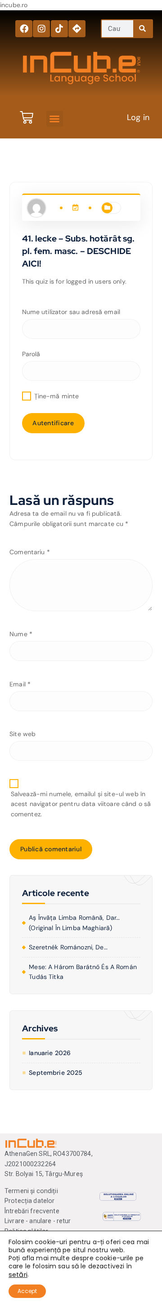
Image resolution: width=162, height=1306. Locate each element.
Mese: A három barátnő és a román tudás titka (83, 972)
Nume (20, 634)
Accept (27, 1291)
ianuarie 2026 (50, 1053)
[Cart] (26, 117)
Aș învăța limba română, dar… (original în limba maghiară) (74, 923)
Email (20, 684)
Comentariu (29, 552)
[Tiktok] (59, 28)
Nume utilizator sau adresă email (71, 312)
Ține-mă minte (55, 396)
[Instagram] (41, 28)
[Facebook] (23, 28)
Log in (138, 117)
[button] (54, 119)
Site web (22, 734)
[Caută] (142, 28)
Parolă (31, 354)
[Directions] (77, 28)
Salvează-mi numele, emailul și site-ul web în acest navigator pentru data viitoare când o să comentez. (81, 804)
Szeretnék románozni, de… (68, 947)
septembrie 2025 (55, 1073)
